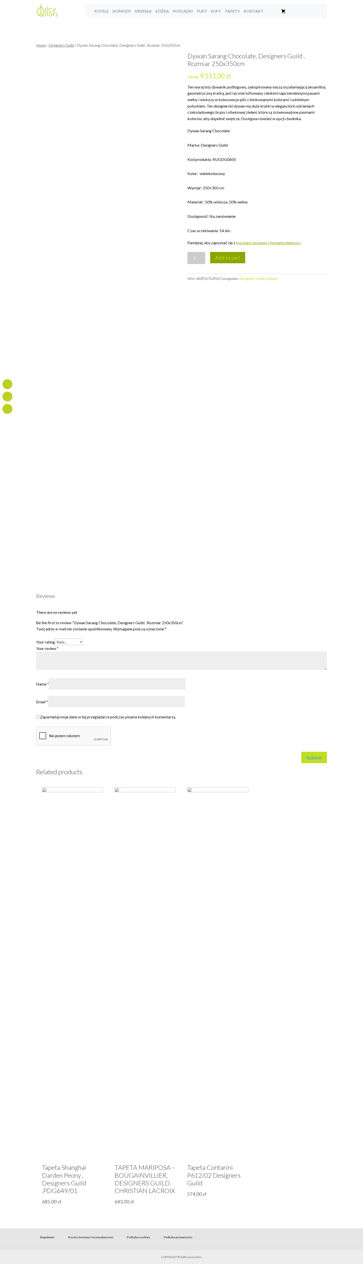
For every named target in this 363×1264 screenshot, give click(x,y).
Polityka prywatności (178, 1237)
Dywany (272, 278)
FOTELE (101, 11)
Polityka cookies (138, 1237)
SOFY (216, 11)
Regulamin (47, 1237)
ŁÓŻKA (162, 11)
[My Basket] (283, 11)
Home (41, 45)
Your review (47, 648)
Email (42, 701)
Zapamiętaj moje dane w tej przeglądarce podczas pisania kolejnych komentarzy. (108, 716)
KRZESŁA (143, 11)
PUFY (202, 11)
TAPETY (232, 11)
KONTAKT (253, 11)
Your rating (45, 642)
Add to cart (227, 258)
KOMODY (122, 11)
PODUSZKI (183, 11)
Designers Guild (61, 45)
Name (42, 684)
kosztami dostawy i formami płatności (268, 242)
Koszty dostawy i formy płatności (90, 1237)
